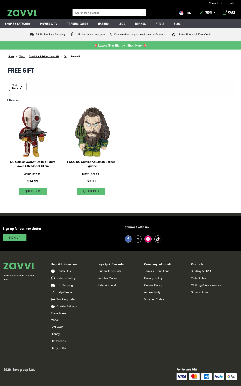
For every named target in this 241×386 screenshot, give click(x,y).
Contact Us (63, 271)
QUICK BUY (33, 191)
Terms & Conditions (156, 271)
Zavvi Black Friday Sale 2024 (44, 56)
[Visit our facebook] (128, 239)
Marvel (55, 319)
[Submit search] (142, 13)
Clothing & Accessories (206, 285)
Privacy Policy (153, 278)
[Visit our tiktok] (157, 239)
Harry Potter (58, 348)
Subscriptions (200, 292)
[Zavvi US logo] (22, 13)
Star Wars (57, 327)
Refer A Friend (107, 285)
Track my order (66, 299)
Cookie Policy (153, 285)
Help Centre (64, 292)
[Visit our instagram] (148, 239)
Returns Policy (65, 278)
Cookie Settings (66, 306)
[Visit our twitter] (138, 239)
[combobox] (109, 13)
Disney (55, 334)
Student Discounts (109, 271)
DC (65, 56)
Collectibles (198, 278)
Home (11, 56)
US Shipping (64, 285)
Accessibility (152, 292)
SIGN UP (14, 237)
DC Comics (58, 341)
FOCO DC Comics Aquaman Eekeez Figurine (91, 163)
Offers (22, 56)
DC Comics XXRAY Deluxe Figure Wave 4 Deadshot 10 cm (32, 163)
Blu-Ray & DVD (201, 271)
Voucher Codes (108, 278)
